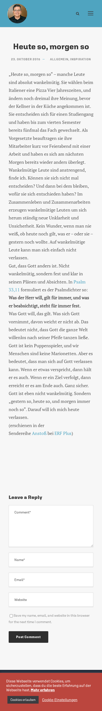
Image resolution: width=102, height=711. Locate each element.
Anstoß (39, 433)
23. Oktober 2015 (25, 59)
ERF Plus (63, 433)
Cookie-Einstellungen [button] (59, 700)
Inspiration (80, 59)
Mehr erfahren (43, 690)
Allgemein (59, 59)
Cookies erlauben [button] (23, 700)
